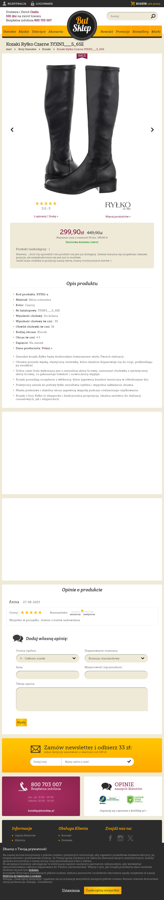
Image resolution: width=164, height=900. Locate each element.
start (9, 49)
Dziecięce (39, 32)
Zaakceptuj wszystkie (102, 890)
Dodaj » (53, 216)
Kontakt (66, 835)
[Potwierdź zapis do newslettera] (129, 762)
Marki (156, 32)
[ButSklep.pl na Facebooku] (110, 837)
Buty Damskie (27, 49)
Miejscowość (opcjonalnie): (104, 667)
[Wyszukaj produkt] (153, 16)
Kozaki (46, 49)
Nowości (107, 32)
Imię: (19, 667)
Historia (20, 840)
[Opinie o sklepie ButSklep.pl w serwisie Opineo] (110, 799)
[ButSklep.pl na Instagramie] (120, 837)
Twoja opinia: (25, 683)
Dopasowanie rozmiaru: (101, 650)
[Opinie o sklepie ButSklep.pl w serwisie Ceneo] (136, 799)
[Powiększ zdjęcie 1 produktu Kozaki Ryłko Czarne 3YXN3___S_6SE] (82, 129)
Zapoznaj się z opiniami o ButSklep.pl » (123, 810)
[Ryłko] (118, 206)
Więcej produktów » (118, 216)
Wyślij (21, 722)
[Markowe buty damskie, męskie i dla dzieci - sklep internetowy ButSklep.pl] (82, 26)
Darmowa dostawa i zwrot (82, 242)
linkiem (34, 869)
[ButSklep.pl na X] (130, 837)
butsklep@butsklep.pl (41, 810)
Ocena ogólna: (26, 650)
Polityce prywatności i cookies (22, 875)
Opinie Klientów (25, 835)
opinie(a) (40, 216)
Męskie (24, 32)
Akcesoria (55, 32)
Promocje (123, 32)
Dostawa (66, 840)
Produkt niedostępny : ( (33, 249)
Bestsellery (141, 32)
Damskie (9, 32)
